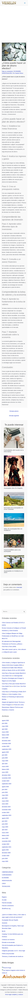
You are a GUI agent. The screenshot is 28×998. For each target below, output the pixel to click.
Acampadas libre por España (10, 920)
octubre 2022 (5, 844)
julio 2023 (4, 821)
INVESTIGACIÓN (7, 73)
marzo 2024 (5, 801)
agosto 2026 (5, 720)
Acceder (4, 900)
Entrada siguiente (14, 415)
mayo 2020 (5, 861)
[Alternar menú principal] (25, 3)
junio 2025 (5, 758)
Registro (4, 897)
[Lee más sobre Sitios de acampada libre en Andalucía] (14, 520)
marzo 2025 (5, 766)
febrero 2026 (5, 735)
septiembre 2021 (6, 847)
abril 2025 (4, 763)
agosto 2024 (5, 786)
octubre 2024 (5, 781)
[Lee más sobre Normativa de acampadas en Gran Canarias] (14, 499)
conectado (19, 587)
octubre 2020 (5, 855)
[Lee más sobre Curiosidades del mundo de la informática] (14, 438)
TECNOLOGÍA (6, 886)
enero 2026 (5, 737)
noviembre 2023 (6, 809)
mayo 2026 (5, 726)
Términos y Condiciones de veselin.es (12, 956)
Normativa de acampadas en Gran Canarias (13, 508)
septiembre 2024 (6, 783)
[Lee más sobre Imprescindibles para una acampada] (14, 541)
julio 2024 (4, 789)
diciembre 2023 (6, 806)
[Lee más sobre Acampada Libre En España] (14, 470)
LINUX (4, 883)
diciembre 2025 (6, 740)
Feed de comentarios (8, 905)
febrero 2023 (5, 835)
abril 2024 (4, 798)
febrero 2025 (5, 769)
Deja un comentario (7, 71)
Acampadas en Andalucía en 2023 (13, 571)
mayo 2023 (5, 827)
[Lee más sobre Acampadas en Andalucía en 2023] (14, 562)
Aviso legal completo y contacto (14, 994)
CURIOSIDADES (6, 875)
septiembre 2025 (6, 749)
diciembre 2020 (6, 852)
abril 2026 (4, 729)
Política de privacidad (8, 953)
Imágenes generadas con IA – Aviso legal (13, 950)
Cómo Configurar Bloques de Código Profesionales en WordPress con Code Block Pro (13, 636)
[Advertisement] (14, 21)
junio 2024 (5, 792)
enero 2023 (5, 838)
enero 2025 (5, 772)
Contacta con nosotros (8, 939)
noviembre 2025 (6, 743)
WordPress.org (6, 908)
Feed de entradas (7, 902)
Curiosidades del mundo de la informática (14, 450)
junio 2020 (5, 858)
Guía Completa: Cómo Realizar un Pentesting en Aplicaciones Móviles (13, 697)
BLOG (3, 931)
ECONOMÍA (17, 71)
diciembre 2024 (6, 775)
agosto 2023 (5, 818)
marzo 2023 (5, 832)
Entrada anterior (14, 411)
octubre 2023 (5, 812)
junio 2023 (5, 824)
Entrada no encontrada (8, 942)
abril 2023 (4, 829)
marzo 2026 (5, 732)
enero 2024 (5, 804)
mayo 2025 (5, 760)
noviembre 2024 (6, 778)
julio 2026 (4, 723)
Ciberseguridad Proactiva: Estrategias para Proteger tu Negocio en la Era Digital (13, 678)
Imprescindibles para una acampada (12, 550)
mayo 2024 (5, 795)
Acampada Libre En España (13, 488)
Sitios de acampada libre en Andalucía (13, 529)
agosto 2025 (5, 752)
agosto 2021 (5, 850)
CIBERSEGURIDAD (7, 872)
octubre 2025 (5, 746)
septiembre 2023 (6, 815)
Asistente (4, 923)
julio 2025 (4, 755)
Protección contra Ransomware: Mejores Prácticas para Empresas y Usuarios (13, 707)
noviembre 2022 (6, 841)
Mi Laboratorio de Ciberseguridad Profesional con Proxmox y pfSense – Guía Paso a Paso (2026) (12, 644)
